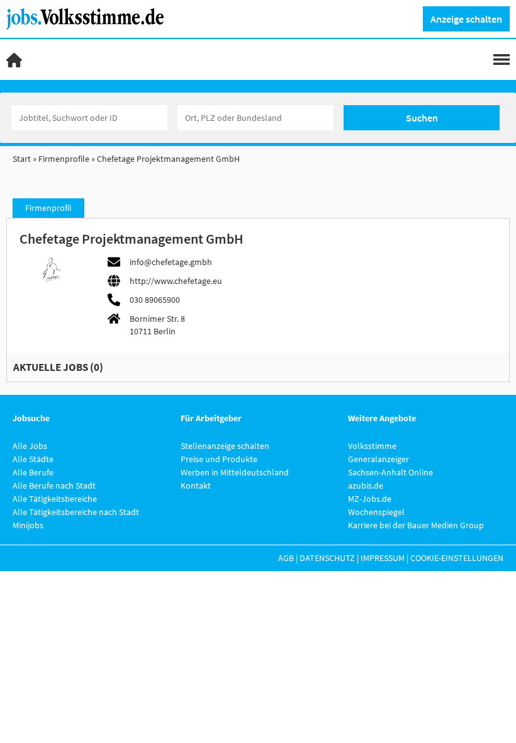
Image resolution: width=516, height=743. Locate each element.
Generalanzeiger (378, 459)
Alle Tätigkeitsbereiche (55, 498)
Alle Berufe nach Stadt (54, 485)
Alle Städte (33, 459)
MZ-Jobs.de (369, 498)
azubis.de (365, 485)
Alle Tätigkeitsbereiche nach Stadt (76, 512)
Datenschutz (327, 558)
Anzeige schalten (466, 19)
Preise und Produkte (219, 459)
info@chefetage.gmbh (171, 262)
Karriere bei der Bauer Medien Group (416, 525)
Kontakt (196, 485)
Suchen (422, 117)
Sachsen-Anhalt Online (390, 472)
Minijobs (28, 525)
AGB (286, 558)
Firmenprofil (48, 207)
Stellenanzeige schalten (225, 445)
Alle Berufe (33, 472)
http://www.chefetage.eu (176, 281)
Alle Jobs (30, 445)
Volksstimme (372, 445)
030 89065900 (155, 300)
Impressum (383, 558)
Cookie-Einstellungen (456, 558)
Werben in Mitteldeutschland (235, 472)
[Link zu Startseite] (89, 17)
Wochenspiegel (376, 512)
